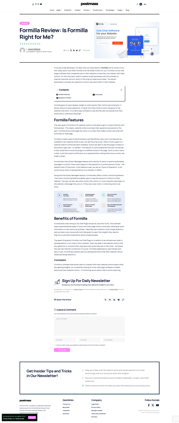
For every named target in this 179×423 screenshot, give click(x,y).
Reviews (25, 23)
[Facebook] (36, 4)
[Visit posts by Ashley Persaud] (22, 50)
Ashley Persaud (34, 49)
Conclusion (99, 94)
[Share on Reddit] (76, 50)
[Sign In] (33, 4)
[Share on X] (71, 50)
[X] (38, 4)
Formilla (104, 68)
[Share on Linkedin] (74, 50)
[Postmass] (89, 4)
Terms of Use (19, 418)
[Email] (119, 300)
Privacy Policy (7, 418)
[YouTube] (41, 4)
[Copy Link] (79, 50)
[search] (140, 4)
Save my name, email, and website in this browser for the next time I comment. (80, 345)
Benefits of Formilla (64, 98)
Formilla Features (64, 94)
